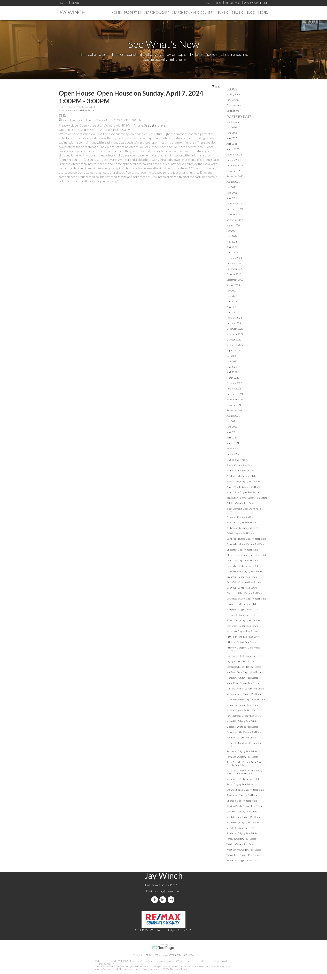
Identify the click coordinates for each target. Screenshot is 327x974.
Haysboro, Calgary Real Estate (242, 631)
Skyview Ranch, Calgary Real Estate (245, 806)
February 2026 (234, 154)
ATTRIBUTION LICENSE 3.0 (181, 955)
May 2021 (232, 432)
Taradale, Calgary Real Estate (241, 838)
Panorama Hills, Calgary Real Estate (245, 732)
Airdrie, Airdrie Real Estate (81, 110)
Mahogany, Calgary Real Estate (242, 677)
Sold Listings (233, 110)
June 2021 (232, 426)
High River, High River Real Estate (244, 636)
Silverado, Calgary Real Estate (242, 800)
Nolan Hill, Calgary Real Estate (242, 721)
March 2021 (233, 443)
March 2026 (233, 149)
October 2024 (234, 214)
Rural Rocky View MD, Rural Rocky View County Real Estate (244, 772)
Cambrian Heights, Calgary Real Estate (246, 538)
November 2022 (235, 334)
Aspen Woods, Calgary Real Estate (244, 486)
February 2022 (234, 383)
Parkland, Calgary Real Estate (241, 737)
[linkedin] (163, 899)
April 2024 (232, 247)
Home (116, 12)
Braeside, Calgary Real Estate (241, 522)
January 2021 (234, 453)
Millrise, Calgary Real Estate (241, 710)
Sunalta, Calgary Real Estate (241, 827)
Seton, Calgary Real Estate (240, 784)
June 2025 (232, 192)
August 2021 (233, 415)
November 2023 (235, 268)
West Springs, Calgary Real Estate (244, 849)
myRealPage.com (163, 948)
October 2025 (234, 170)
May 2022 (232, 366)
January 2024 (234, 263)
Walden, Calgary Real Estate (241, 844)
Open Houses (234, 105)
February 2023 (234, 317)
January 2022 (234, 388)
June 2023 (232, 296)
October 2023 (234, 274)
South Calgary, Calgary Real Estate (244, 816)
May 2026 (232, 138)
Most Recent (233, 121)
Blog (251, 12)
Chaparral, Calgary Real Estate (242, 549)
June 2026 (232, 132)
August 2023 (233, 285)
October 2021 (234, 404)
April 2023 (232, 306)
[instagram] (172, 899)
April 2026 (232, 143)
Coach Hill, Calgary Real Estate (242, 560)
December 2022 (235, 328)
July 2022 (232, 355)
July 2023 (232, 290)
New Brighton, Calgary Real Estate (244, 715)
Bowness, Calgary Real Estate (242, 516)
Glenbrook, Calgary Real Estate (243, 625)
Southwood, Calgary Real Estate (243, 822)
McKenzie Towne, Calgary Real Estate (246, 699)
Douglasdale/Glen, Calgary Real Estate (246, 598)
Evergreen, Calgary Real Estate (242, 609)
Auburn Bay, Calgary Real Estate (243, 492)
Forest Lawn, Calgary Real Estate (243, 620)
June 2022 (232, 361)
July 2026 (232, 127)
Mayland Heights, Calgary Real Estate (245, 688)
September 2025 (235, 176)
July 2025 (232, 187)
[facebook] (155, 899)
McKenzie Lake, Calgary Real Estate (245, 694)
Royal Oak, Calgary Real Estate (242, 756)
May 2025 (232, 198)
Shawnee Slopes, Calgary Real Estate (245, 789)
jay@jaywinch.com (170, 891)
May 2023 (232, 301)
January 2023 (234, 323)
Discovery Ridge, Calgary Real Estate (245, 593)
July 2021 (232, 421)
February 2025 (234, 203)
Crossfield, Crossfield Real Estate (244, 582)
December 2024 (235, 208)
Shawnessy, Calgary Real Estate (243, 795)
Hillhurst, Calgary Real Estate (241, 642)
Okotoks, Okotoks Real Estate (242, 726)
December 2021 (235, 394)
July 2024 (232, 230)
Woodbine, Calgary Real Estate (242, 860)
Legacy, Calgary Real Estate (240, 661)
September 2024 (235, 219)
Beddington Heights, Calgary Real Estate (247, 497)
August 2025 (233, 181)
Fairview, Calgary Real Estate (241, 614)
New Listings (233, 99)
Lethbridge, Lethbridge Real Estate (244, 666)
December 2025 (235, 165)
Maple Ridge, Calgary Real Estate (243, 683)
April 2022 (232, 372)
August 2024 (233, 225)
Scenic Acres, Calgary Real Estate (243, 778)
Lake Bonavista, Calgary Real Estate (245, 655)
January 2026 (234, 160)
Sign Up (75, 2)
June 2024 (232, 236)
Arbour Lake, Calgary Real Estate (243, 481)
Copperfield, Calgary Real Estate (243, 565)
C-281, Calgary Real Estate (240, 533)
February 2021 (234, 448)
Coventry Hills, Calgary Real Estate (244, 571)
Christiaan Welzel (153, 955)
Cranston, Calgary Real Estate (242, 576)
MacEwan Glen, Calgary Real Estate (245, 672)
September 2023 (235, 279)
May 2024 (232, 241)
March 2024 (233, 252)
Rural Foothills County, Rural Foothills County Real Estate (246, 764)
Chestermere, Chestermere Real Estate (247, 555)
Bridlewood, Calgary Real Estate (243, 527)
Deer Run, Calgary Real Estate (242, 587)
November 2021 (235, 399)
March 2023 (233, 312)
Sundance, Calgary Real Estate (242, 833)
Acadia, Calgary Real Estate (240, 465)
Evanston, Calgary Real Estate (242, 604)
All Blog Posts (233, 94)
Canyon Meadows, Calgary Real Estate (246, 544)
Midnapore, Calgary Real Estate (243, 704)
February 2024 (234, 257)
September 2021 (235, 410)
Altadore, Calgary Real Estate (241, 475)
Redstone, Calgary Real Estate (242, 751)
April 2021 (232, 437)
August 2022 (233, 350)
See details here (155, 125)
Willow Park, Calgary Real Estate (243, 855)
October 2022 (234, 339)
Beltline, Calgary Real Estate (241, 503)
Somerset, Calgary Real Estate (242, 811)
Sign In (63, 2)
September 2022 (235, 345)
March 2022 (233, 377)
